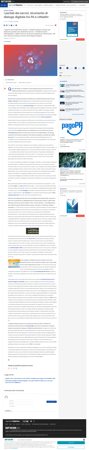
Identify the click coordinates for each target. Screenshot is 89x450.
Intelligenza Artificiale (60, 5)
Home (5, 21)
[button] (4, 5)
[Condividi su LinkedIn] (7, 25)
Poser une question (46, 117)
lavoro (22, 186)
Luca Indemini (7, 41)
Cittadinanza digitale (13, 21)
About (6, 424)
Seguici (24, 421)
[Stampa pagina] (16, 25)
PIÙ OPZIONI (71, 447)
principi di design (28, 105)
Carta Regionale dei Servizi (42, 271)
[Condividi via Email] (11, 25)
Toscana (27, 192)
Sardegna (25, 190)
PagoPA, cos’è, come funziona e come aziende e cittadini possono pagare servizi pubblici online (30, 378)
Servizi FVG (32, 238)
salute (15, 186)
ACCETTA (71, 443)
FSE (51, 297)
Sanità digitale (82, 5)
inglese (10, 101)
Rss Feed (18, 424)
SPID (21, 247)
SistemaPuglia (30, 326)
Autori (10, 424)
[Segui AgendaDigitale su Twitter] (34, 421)
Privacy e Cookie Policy (25, 424)
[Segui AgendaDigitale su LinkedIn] (31, 421)
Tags (14, 424)
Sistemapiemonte (13, 132)
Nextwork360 (8, 430)
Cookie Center (53, 424)
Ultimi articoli (30, 5)
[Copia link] (14, 25)
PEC (31, 344)
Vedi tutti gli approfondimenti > (78, 114)
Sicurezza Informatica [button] (71, 5)
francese (15, 101)
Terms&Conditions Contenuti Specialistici (40, 424)
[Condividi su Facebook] (4, 25)
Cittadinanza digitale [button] (48, 5)
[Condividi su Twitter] (9, 25)
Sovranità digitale (38, 5)
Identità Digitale (14, 247)
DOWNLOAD (80, 39)
